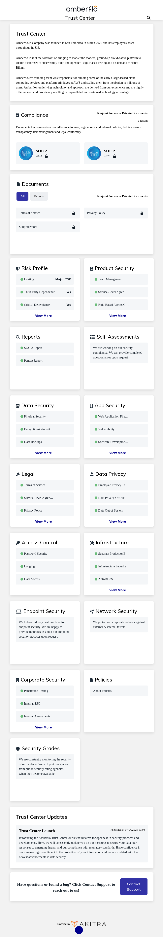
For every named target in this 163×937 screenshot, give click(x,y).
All (22, 196)
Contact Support (134, 887)
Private (39, 196)
